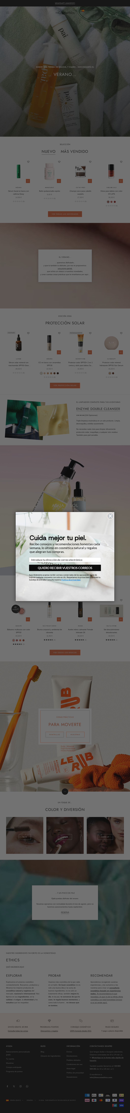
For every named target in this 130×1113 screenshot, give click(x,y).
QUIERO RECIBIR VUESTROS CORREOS (65, 568)
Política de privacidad (70, 579)
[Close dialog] (110, 516)
